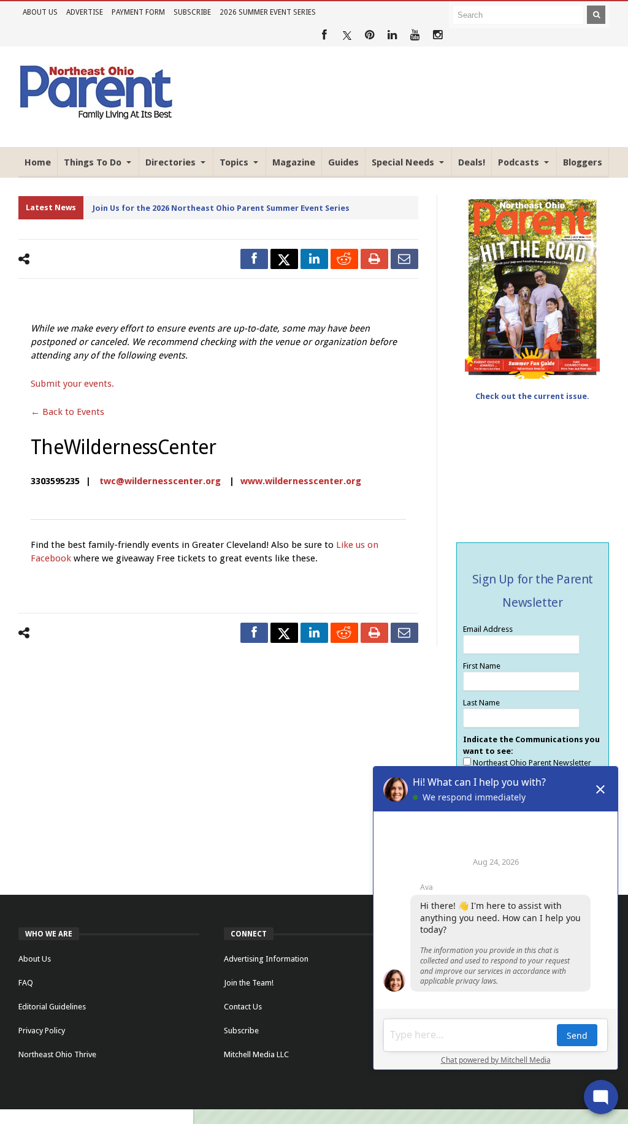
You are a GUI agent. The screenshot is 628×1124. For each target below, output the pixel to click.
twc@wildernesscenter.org (160, 481)
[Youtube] (415, 35)
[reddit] (344, 259)
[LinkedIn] (392, 35)
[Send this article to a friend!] (404, 259)
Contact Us (243, 1006)
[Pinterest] (369, 35)
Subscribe (192, 12)
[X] (346, 35)
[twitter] (284, 259)
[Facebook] (324, 35)
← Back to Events (67, 411)
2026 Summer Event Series (268, 12)
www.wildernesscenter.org (300, 481)
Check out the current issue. (532, 396)
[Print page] (374, 259)
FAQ (25, 982)
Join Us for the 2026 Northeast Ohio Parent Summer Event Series (221, 208)
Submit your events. (72, 383)
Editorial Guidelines (52, 1006)
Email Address (488, 629)
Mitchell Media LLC (256, 1054)
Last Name (481, 702)
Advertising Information (266, 958)
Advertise (84, 12)
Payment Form (138, 12)
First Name (481, 665)
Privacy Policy (41, 1030)
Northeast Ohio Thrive (57, 1054)
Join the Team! (249, 982)
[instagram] (437, 35)
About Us (40, 12)
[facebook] (254, 259)
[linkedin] (314, 259)
